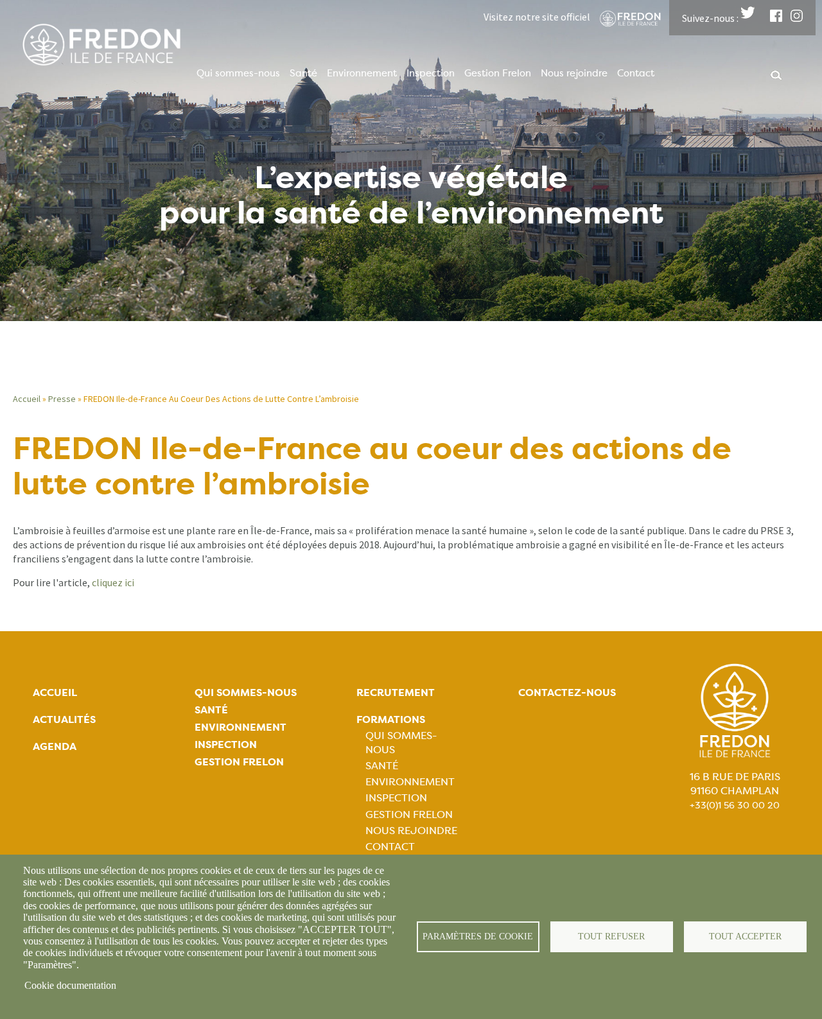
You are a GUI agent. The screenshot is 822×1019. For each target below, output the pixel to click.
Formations (390, 719)
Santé (303, 73)
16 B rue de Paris (735, 776)
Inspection (431, 73)
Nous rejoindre (574, 73)
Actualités (64, 719)
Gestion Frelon (497, 73)
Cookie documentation (70, 985)
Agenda (54, 746)
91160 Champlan (734, 790)
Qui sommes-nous (238, 73)
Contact (635, 73)
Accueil (26, 399)
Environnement (362, 73)
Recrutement (395, 692)
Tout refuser (611, 936)
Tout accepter (745, 936)
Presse (62, 399)
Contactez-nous (567, 692)
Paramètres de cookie (478, 936)
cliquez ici (113, 582)
